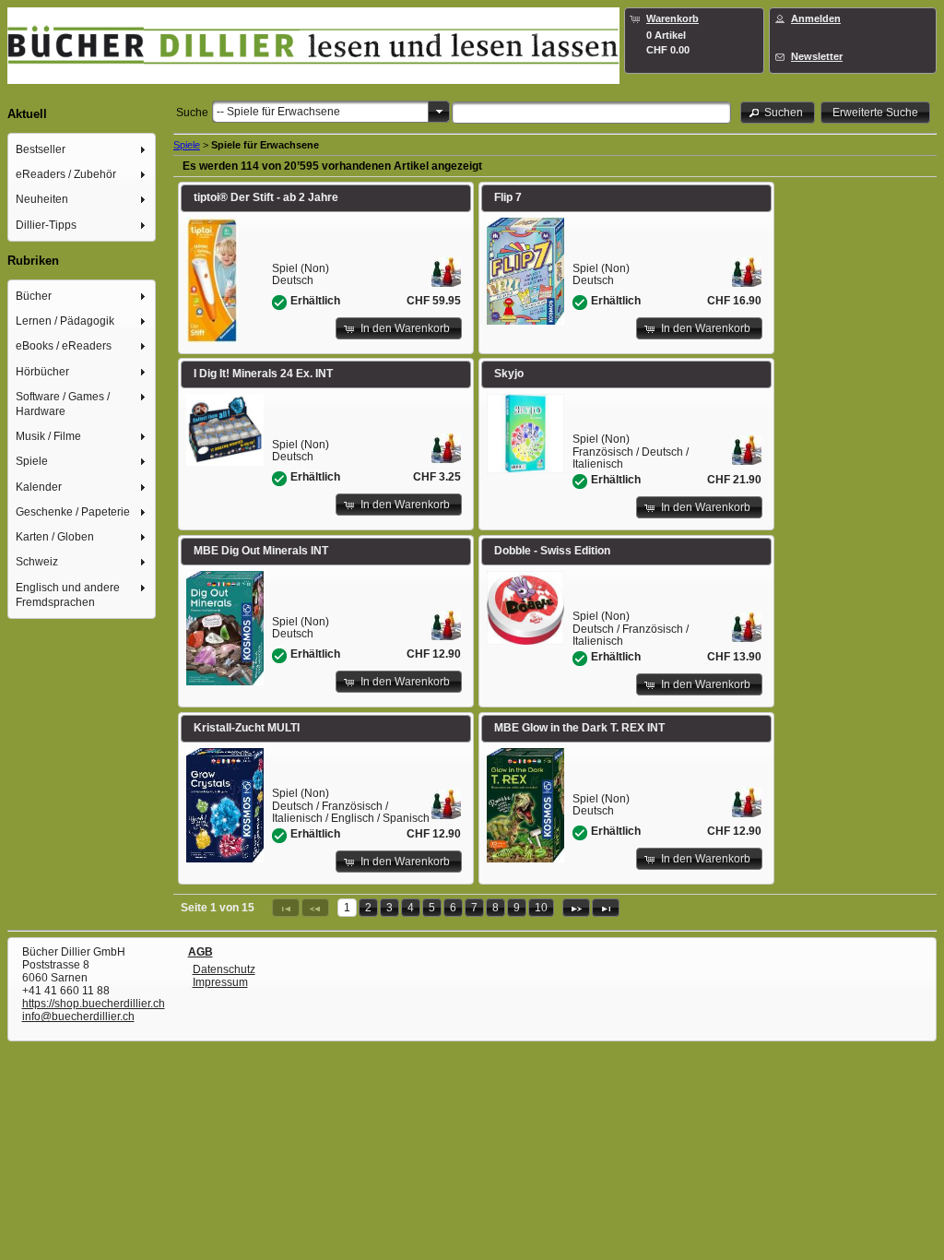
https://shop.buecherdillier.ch (93, 1003)
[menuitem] (82, 148)
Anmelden (816, 18)
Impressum (220, 982)
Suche (192, 112)
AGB (200, 951)
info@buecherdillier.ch (78, 1016)
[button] (778, 112)
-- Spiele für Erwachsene (278, 111)
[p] (576, 907)
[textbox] (591, 112)
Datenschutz (224, 969)
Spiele (186, 144)
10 (541, 907)
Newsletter (817, 56)
